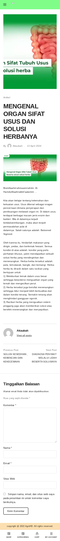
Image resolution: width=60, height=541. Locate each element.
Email (7, 463)
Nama (7, 447)
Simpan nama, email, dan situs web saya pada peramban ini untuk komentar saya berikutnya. (28, 498)
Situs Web (9, 478)
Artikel (6, 97)
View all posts (24, 335)
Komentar (9, 405)
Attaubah (17, 146)
